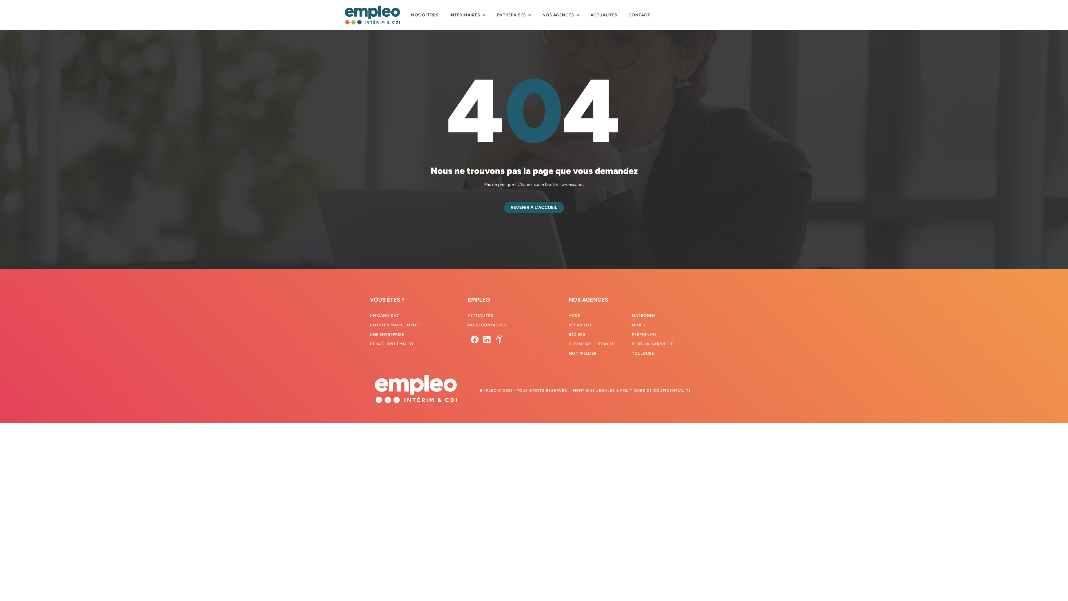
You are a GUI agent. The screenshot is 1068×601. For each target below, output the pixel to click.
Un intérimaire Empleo (395, 325)
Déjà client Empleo (391, 344)
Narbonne (644, 315)
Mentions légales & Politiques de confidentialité (632, 390)
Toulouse (643, 353)
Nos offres (424, 15)
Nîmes (638, 325)
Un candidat (384, 315)
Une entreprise (387, 334)
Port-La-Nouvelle (652, 344)
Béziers (577, 334)
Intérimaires (464, 15)
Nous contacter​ (487, 325)
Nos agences (558, 15)
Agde (574, 315)
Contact (639, 15)
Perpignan (644, 334)
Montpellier (583, 353)
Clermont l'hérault (591, 344)
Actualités (603, 15)
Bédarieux (580, 325)
